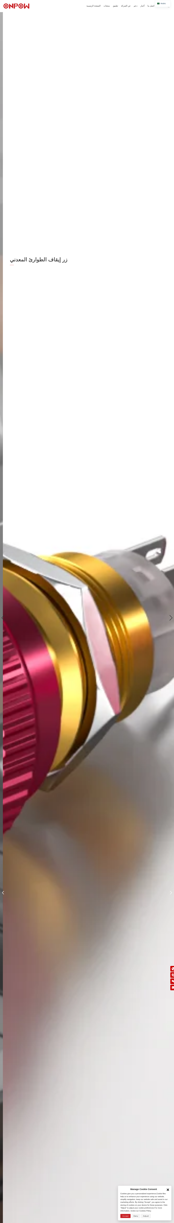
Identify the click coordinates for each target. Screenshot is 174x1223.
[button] (3, 618)
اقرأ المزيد (14, 286)
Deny (135, 1216)
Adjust (146, 1216)
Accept (125, 1216)
